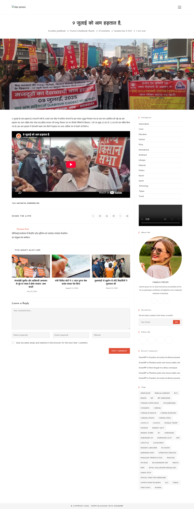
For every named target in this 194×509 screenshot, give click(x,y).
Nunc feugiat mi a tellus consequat (163, 368)
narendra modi (147, 453)
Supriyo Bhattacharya (151, 482)
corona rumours (168, 413)
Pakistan (171, 458)
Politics (142, 170)
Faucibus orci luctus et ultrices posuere (164, 357)
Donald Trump (171, 423)
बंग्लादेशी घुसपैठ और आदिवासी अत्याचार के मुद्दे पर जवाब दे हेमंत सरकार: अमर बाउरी (30, 284)
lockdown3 (158, 443)
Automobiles (144, 124)
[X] (167, 301)
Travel (141, 196)
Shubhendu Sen (33, 203)
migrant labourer (149, 448)
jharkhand (169, 433)
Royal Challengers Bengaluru (162, 468)
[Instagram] (160, 301)
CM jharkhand (169, 403)
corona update (147, 418)
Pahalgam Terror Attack (151, 458)
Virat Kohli (145, 487)
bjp (152, 398)
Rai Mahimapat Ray (160, 463)
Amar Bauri (145, 393)
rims (143, 468)
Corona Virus (165, 418)
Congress (145, 408)
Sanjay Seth (146, 472)
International (144, 150)
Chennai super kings (150, 403)
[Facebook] (154, 301)
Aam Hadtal (21, 203)
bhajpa (143, 398)
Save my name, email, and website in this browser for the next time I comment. (52, 342)
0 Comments (104, 31)
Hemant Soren (147, 433)
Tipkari (141, 191)
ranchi (176, 463)
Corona (157, 408)
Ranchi (92, 31)
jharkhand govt (164, 438)
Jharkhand (82, 31)
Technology (143, 186)
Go (176, 322)
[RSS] (169, 340)
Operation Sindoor (167, 453)
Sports (141, 181)
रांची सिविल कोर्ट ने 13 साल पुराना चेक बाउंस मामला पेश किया (71, 282)
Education (143, 134)
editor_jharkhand (58, 31)
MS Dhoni (165, 448)
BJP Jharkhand (164, 398)
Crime (141, 129)
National (142, 165)
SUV (166, 482)
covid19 (156, 423)
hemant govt (158, 428)
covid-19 (144, 423)
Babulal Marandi (162, 393)
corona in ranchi (148, 413)
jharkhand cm (147, 438)
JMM (177, 438)
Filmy (141, 144)
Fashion (142, 139)
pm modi (144, 463)
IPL (159, 433)
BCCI (176, 393)
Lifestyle (142, 160)
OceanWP (142, 357)
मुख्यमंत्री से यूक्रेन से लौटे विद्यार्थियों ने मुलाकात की (111, 282)
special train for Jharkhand (153, 477)
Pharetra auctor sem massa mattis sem (164, 362)
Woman (158, 487)
